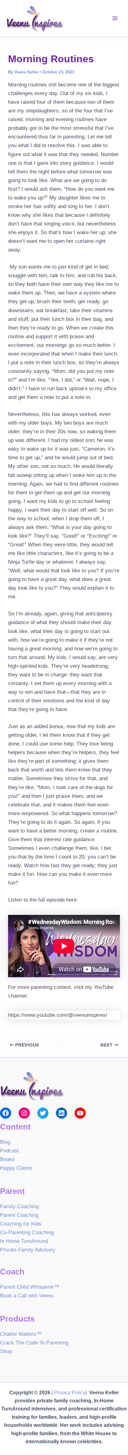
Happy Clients (16, 1168)
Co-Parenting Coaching (27, 1232)
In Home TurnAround (24, 1241)
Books (7, 1159)
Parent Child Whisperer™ (29, 1287)
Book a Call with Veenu (26, 1296)
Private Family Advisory (27, 1250)
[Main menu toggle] (115, 18)
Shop (6, 1351)
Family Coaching (19, 1206)
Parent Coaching (19, 1215)
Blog (5, 1142)
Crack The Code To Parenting (34, 1343)
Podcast (9, 1151)
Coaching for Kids (20, 1224)
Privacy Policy (69, 1392)
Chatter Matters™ (21, 1334)
